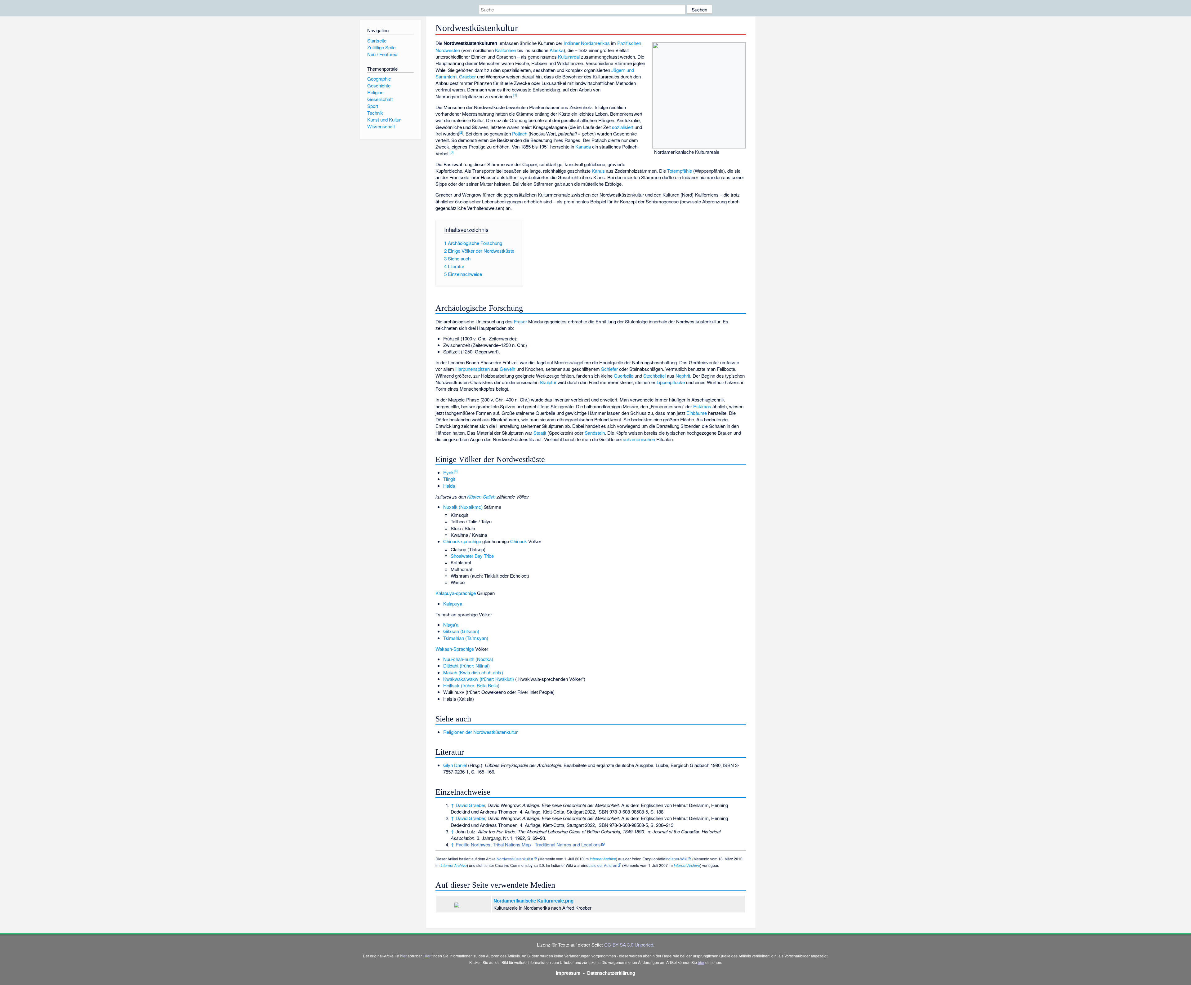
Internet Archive (603, 858)
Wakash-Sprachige (454, 649)
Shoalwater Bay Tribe (472, 555)
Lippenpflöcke (671, 382)
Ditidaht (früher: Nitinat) (466, 665)
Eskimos (702, 406)
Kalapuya (452, 603)
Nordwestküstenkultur (515, 858)
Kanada (583, 146)
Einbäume (696, 413)
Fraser (520, 321)
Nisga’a (450, 624)
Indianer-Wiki (676, 858)
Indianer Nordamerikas (587, 43)
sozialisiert (622, 127)
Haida (449, 485)
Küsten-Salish (481, 496)
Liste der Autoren (602, 865)
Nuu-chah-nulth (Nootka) (468, 659)
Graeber (467, 76)
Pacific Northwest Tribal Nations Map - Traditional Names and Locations (528, 844)
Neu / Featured (382, 54)
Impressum (568, 972)
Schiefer (609, 369)
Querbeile (623, 375)
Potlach (519, 133)
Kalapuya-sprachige (455, 593)
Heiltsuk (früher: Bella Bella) (471, 685)
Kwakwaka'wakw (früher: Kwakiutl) (478, 679)
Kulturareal (569, 56)
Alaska (557, 50)
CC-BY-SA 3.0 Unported (628, 944)
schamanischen (639, 439)
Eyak (448, 472)
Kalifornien (505, 50)
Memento (547, 858)
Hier (426, 955)
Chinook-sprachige (462, 541)
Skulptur (548, 382)
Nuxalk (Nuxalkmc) (463, 507)
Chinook (518, 541)
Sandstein (595, 432)
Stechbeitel (654, 375)
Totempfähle (679, 170)
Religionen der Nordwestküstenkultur (480, 732)
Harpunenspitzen (472, 369)
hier (403, 955)
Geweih (507, 369)
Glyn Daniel (455, 765)
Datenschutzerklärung (611, 972)
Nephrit (683, 375)
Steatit (539, 432)
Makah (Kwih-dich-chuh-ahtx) (473, 672)
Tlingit (449, 479)
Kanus (598, 170)
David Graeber (470, 805)
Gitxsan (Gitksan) (461, 631)
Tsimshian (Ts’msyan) (465, 638)
